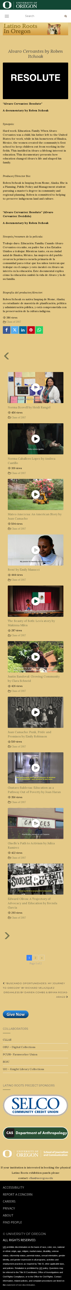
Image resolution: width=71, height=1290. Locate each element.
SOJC (6, 1061)
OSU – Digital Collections (19, 1047)
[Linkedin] (23, 330)
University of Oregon (26, 1234)
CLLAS (7, 1039)
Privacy (9, 1208)
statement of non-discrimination (20, 1285)
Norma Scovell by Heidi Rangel (29, 407)
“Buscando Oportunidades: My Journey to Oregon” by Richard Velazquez (34, 985)
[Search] (65, 16)
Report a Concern (18, 1194)
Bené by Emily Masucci (24, 569)
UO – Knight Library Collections (23, 1069)
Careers (9, 1201)
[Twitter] (15, 330)
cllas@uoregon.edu (41, 1178)
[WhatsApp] (39, 330)
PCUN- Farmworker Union (20, 1054)
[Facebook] (6, 330)
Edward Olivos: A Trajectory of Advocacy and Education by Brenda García (32, 903)
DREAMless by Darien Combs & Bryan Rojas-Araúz (36, 994)
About (8, 1215)
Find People (12, 1222)
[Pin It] (31, 330)
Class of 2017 (13, 321)
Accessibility (13, 1187)
